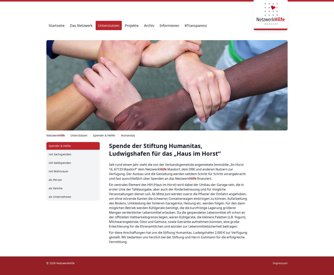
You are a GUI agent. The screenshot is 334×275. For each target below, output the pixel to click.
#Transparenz (196, 25)
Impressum (280, 263)
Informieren (169, 25)
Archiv (149, 25)
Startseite (57, 25)
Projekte (132, 25)
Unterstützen (108, 25)
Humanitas (128, 135)
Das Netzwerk (81, 25)
